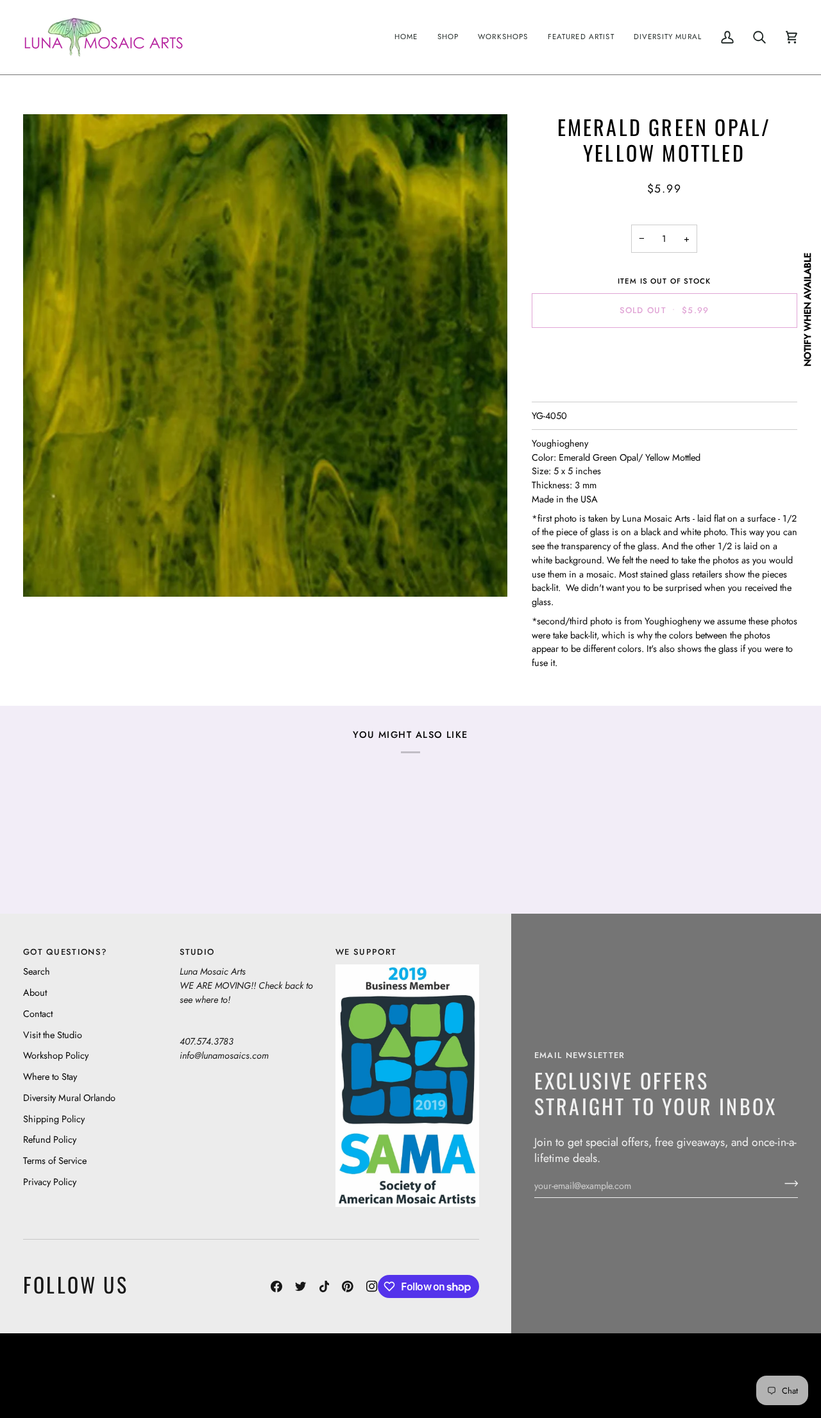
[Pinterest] (347, 1286)
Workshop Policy (56, 1055)
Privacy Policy (49, 1181)
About (35, 992)
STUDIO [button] (197, 952)
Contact (38, 1013)
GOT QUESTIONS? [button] (65, 952)
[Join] (787, 1184)
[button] (448, 37)
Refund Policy (49, 1139)
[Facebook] (276, 1286)
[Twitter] (301, 1286)
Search (36, 971)
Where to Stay (50, 1076)
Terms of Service (55, 1160)
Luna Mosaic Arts (345, 1366)
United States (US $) (82, 1376)
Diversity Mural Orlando (69, 1097)
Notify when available (807, 309)
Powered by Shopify (748, 1386)
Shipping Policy (54, 1118)
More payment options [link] (664, 388)
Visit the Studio (52, 1034)
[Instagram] (372, 1286)
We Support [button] (365, 952)
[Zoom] (265, 355)
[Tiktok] (324, 1286)
